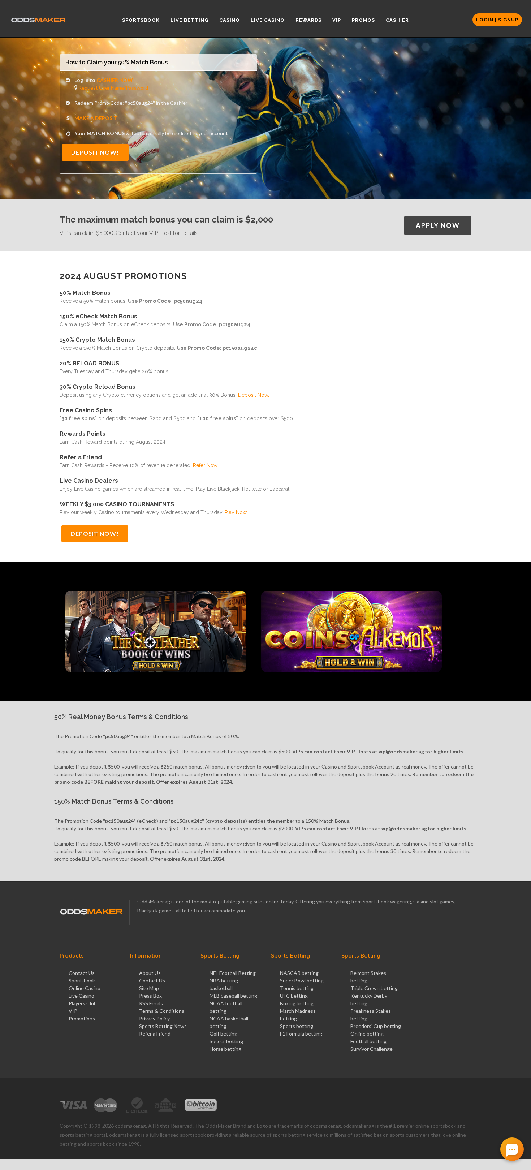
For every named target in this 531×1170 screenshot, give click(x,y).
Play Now (236, 512)
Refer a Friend (154, 1034)
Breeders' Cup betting (375, 1026)
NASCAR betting (299, 973)
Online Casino (84, 988)
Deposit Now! (95, 152)
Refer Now (205, 465)
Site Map (149, 988)
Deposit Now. (253, 395)
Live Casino (81, 996)
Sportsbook (82, 980)
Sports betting (296, 1026)
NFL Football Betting (233, 973)
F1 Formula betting (301, 1034)
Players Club (83, 1003)
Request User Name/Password (112, 88)
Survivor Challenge (371, 1049)
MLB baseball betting (233, 996)
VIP (73, 1011)
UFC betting (294, 996)
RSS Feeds (151, 1003)
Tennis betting (297, 988)
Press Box (150, 996)
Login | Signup (497, 19)
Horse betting (225, 1049)
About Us (150, 973)
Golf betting (223, 1034)
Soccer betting (226, 1041)
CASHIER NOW (114, 80)
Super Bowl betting (302, 980)
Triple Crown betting (374, 988)
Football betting (368, 1041)
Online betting (367, 1034)
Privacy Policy (154, 1018)
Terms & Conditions (161, 1011)
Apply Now (438, 225)
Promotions (82, 1018)
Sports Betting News (163, 1026)
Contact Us (82, 973)
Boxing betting (297, 1003)
